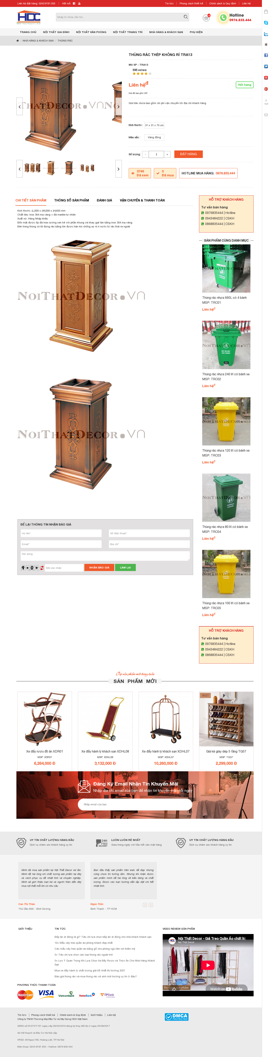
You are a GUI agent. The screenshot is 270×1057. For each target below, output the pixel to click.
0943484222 (214, 218)
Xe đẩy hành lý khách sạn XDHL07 (166, 751)
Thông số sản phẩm (71, 200)
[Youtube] (266, 81)
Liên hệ (246, 3)
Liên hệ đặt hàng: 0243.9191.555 (36, 3)
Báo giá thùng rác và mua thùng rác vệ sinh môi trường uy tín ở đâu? (96, 976)
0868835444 (214, 224)
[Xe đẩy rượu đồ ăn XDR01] (45, 719)
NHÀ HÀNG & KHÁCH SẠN (166, 32)
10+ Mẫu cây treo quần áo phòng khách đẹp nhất (84, 942)
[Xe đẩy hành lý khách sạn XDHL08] (105, 719)
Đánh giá (104, 200)
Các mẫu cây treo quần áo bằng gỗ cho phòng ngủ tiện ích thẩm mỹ (95, 948)
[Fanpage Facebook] (266, 58)
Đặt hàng (188, 154)
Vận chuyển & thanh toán (142, 200)
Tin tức (169, 3)
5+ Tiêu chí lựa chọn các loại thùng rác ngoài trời (84, 954)
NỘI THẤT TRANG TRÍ (128, 32)
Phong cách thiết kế (191, 3)
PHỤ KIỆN (196, 32)
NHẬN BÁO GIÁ (99, 567)
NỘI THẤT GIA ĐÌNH (56, 32)
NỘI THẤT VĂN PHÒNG (91, 32)
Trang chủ (28, 32)
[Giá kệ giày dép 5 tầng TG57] (226, 719)
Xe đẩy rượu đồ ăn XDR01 (44, 751)
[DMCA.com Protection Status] (177, 1016)
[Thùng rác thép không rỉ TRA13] (69, 105)
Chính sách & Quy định (222, 3)
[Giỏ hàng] (266, 14)
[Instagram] (266, 48)
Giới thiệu (97, 1015)
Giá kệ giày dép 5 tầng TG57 (226, 751)
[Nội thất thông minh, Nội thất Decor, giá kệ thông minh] (28, 17)
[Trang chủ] (17, 41)
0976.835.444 (240, 19)
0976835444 (214, 213)
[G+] (266, 92)
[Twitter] (266, 69)
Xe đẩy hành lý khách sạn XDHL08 (105, 751)
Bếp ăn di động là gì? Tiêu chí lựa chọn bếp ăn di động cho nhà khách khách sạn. (103, 936)
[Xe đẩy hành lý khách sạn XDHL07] (166, 719)
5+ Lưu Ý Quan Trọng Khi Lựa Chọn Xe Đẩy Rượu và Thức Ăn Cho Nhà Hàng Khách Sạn (105, 962)
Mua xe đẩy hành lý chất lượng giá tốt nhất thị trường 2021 (90, 970)
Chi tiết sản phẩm (30, 200)
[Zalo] (266, 37)
